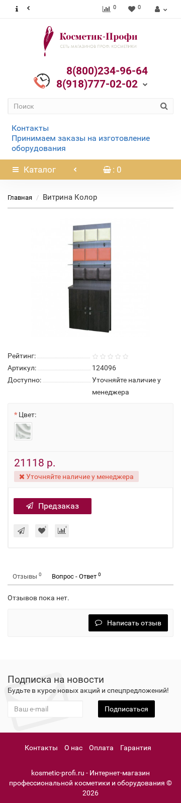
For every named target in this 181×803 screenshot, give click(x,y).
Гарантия (135, 748)
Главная (20, 197)
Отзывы (27, 576)
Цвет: (27, 415)
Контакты (30, 128)
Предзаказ (58, 506)
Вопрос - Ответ (76, 576)
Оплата (101, 748)
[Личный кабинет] (159, 9)
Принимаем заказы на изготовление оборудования (81, 143)
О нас (73, 748)
